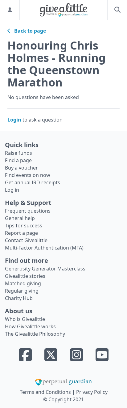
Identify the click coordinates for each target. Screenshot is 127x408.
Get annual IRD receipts (32, 182)
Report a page (21, 233)
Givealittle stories (25, 276)
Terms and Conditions (46, 392)
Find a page (18, 160)
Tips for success (23, 225)
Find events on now (27, 175)
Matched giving (23, 283)
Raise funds (18, 153)
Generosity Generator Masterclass (45, 268)
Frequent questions (28, 210)
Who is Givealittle (25, 319)
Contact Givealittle (26, 240)
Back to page (28, 30)
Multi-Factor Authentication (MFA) (44, 247)
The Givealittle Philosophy (35, 333)
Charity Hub (19, 298)
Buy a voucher (21, 167)
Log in (12, 189)
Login (14, 119)
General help (20, 218)
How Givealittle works (30, 326)
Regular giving (22, 290)
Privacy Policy (92, 392)
